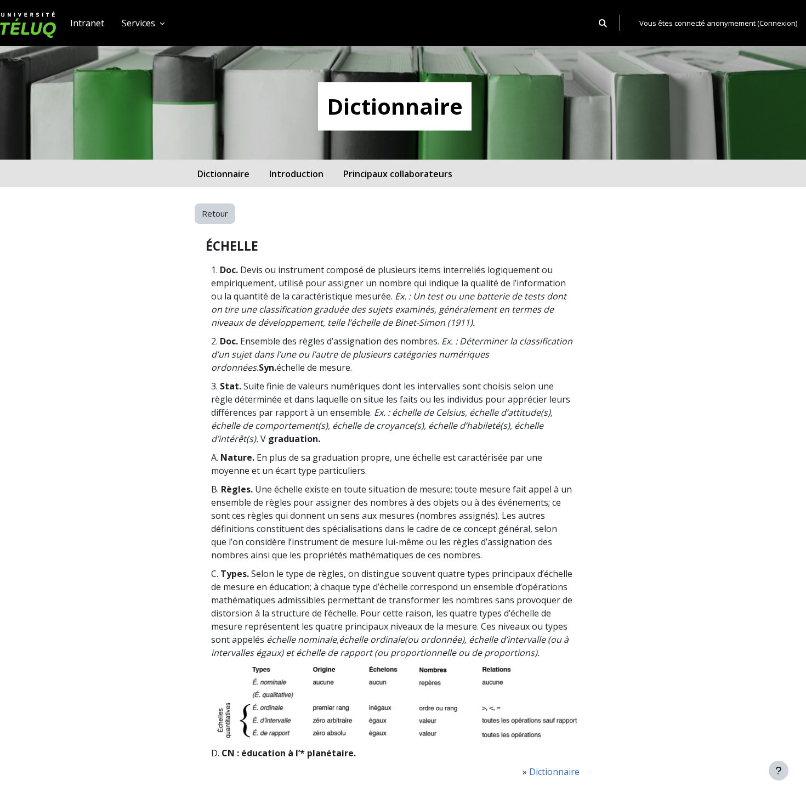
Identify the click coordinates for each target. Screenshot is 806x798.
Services (139, 23)
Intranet (87, 23)
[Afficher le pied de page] (778, 770)
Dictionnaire (223, 174)
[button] (602, 23)
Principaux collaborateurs (397, 174)
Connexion (777, 23)
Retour (215, 213)
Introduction (296, 174)
